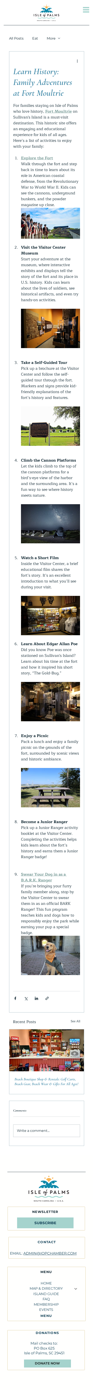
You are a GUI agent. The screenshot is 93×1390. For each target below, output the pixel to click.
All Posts (16, 38)
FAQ (46, 1299)
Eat (35, 38)
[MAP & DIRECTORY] (75, 1288)
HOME (46, 1283)
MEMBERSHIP (46, 1304)
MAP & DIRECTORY (46, 1288)
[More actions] (77, 61)
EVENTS (46, 1310)
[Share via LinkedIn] (36, 998)
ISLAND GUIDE (46, 1294)
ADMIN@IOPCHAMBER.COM (50, 1253)
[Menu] (86, 9)
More (51, 38)
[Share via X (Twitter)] (26, 998)
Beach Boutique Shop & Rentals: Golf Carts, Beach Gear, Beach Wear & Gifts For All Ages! (46, 1081)
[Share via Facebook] (15, 998)
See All (75, 1021)
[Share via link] (47, 998)
